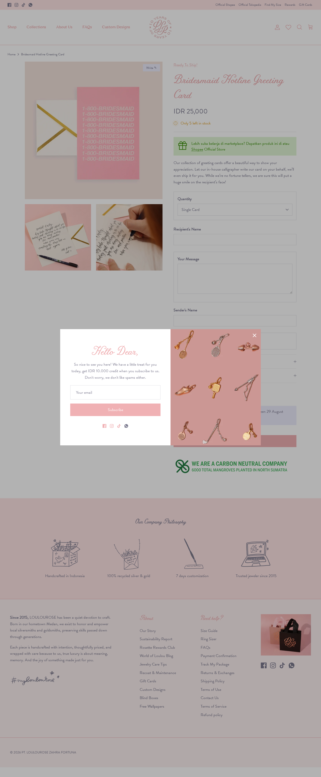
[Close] (254, 335)
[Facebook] (104, 426)
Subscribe (115, 410)
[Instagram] (112, 426)
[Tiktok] (119, 426)
